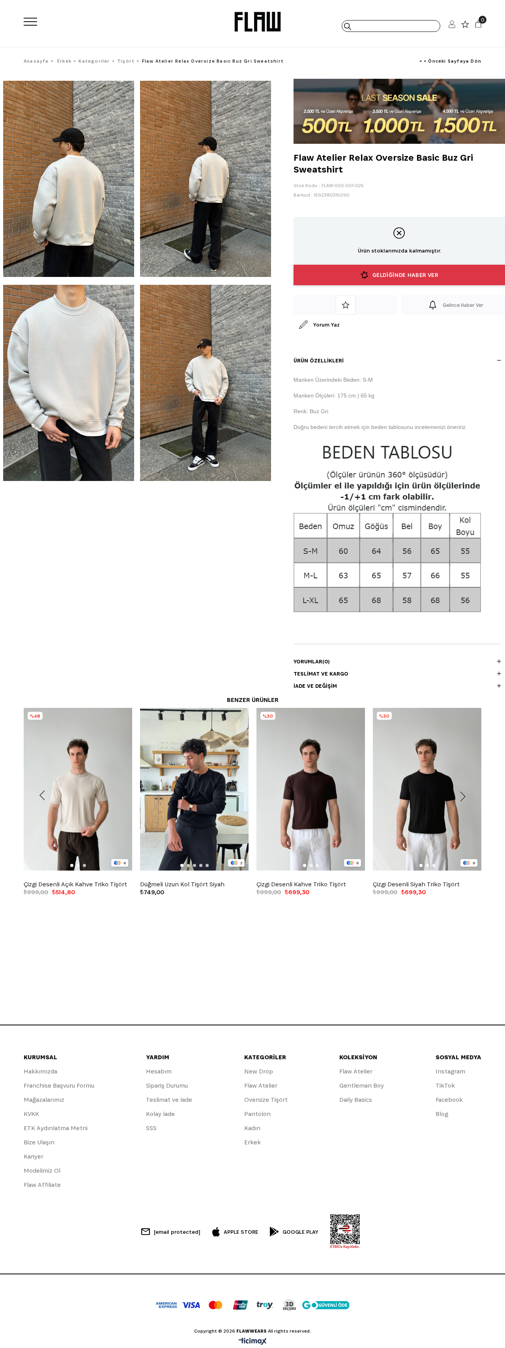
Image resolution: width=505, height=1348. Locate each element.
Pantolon (257, 1114)
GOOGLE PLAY (300, 1231)
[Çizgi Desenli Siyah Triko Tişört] (427, 789)
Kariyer (33, 1156)
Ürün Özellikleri (319, 360)
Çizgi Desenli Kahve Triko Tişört (301, 884)
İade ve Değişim (315, 685)
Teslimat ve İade (169, 1099)
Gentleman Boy (361, 1085)
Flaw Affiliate (42, 1185)
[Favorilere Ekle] (345, 305)
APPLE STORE (241, 1231)
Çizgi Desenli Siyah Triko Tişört (416, 884)
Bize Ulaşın (39, 1142)
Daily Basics (355, 1099)
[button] (71, 865)
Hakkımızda (40, 1071)
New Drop (258, 1071)
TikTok (445, 1085)
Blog (442, 1114)
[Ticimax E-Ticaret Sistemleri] (253, 1342)
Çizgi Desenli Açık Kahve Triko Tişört (75, 884)
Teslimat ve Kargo (321, 673)
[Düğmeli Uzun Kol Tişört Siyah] (194, 789)
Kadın (252, 1128)
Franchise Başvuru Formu (59, 1085)
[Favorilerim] (465, 26)
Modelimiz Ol (42, 1170)
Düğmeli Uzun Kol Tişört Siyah (182, 884)
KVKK (31, 1114)
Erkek (252, 1142)
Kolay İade (160, 1114)
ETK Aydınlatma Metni (56, 1128)
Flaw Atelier (260, 1085)
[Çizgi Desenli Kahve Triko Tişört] (310, 789)
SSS (151, 1128)
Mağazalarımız (44, 1099)
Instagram (450, 1071)
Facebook (449, 1099)
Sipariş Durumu (167, 1085)
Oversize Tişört (266, 1099)
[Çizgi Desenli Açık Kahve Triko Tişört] (78, 789)
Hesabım (159, 1071)
